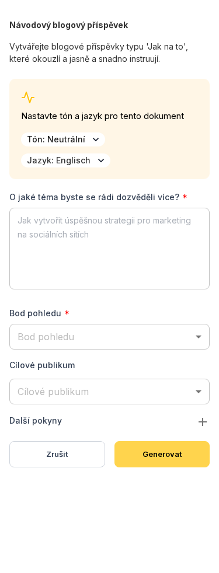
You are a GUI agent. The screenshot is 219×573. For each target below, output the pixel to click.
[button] (109, 336)
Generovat (162, 454)
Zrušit (57, 454)
